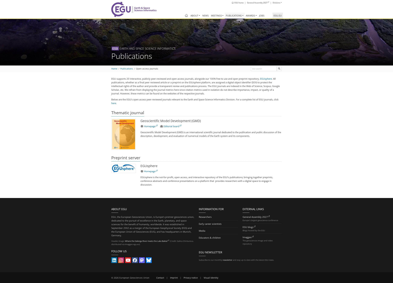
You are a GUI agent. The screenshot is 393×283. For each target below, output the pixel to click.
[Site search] (279, 69)
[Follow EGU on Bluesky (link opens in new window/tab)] (149, 260)
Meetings (216, 15)
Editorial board (171, 126)
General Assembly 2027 (255, 216)
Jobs (261, 15)
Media (202, 230)
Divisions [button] (276, 2)
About (194, 15)
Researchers (205, 216)
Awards (250, 15)
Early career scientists (210, 223)
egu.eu (278, 15)
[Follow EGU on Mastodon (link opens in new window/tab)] (142, 260)
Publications (234, 15)
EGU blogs (248, 227)
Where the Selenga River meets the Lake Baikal (146, 241)
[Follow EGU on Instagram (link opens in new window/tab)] (121, 260)
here (113, 103)
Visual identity (211, 277)
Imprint (174, 277)
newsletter (227, 260)
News (205, 15)
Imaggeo (247, 237)
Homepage (150, 126)
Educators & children (210, 237)
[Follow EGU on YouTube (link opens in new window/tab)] (128, 260)
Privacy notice (191, 277)
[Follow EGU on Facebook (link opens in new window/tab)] (135, 260)
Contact (160, 277)
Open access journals (147, 68)
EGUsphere (266, 78)
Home (114, 68)
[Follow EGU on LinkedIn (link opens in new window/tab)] (114, 260)
